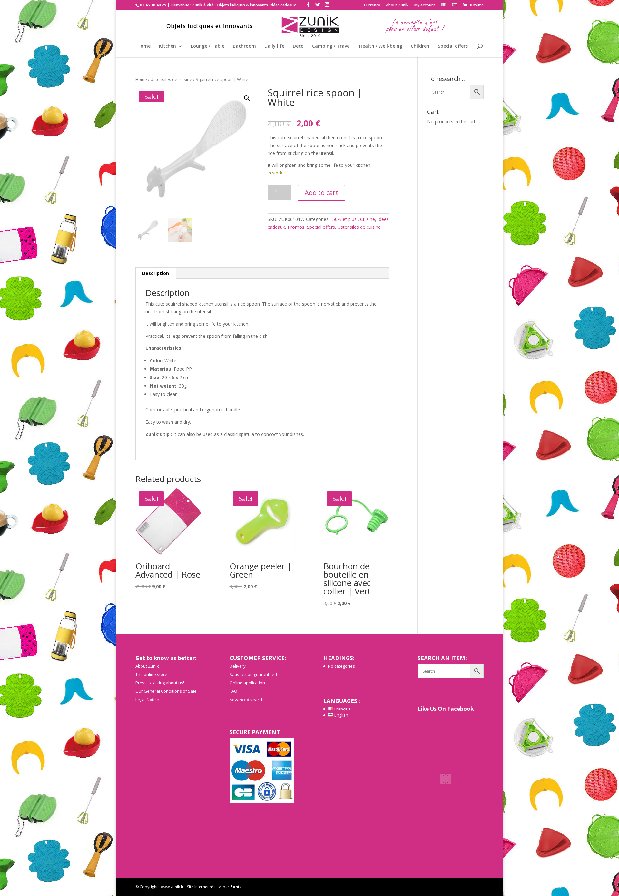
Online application (247, 683)
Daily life (274, 46)
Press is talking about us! (159, 683)
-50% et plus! (344, 219)
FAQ (233, 691)
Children (420, 46)
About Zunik (397, 5)
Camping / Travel (331, 46)
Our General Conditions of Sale (166, 691)
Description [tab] (155, 273)
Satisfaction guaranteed (253, 674)
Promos (296, 227)
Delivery (238, 666)
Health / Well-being (380, 46)
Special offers (453, 46)
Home (144, 46)
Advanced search (247, 699)
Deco (298, 46)
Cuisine (367, 219)
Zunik (236, 887)
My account (424, 5)
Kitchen (167, 46)
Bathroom (244, 46)
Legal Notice (147, 699)
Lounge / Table (207, 46)
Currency (372, 5)
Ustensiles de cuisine (171, 79)
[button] (247, 98)
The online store (151, 674)
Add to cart (321, 192)
